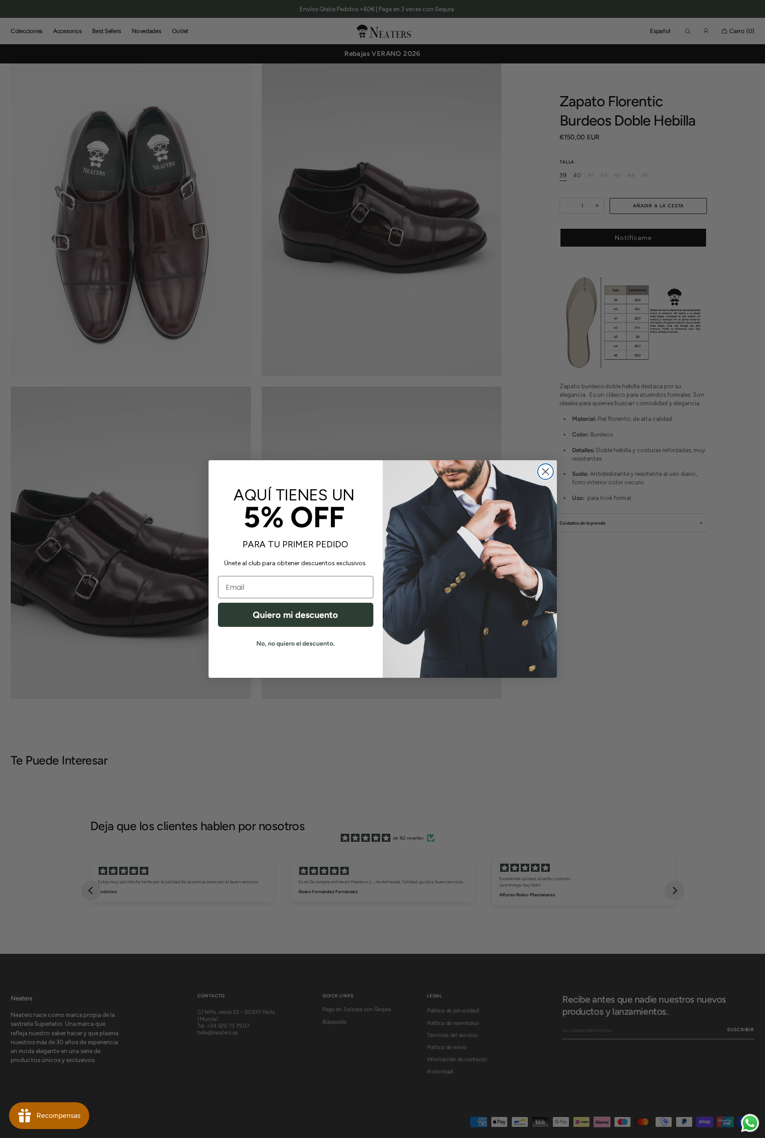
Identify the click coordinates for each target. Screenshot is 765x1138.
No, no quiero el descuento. (295, 643)
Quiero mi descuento (295, 614)
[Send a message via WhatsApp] (750, 1123)
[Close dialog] (545, 471)
